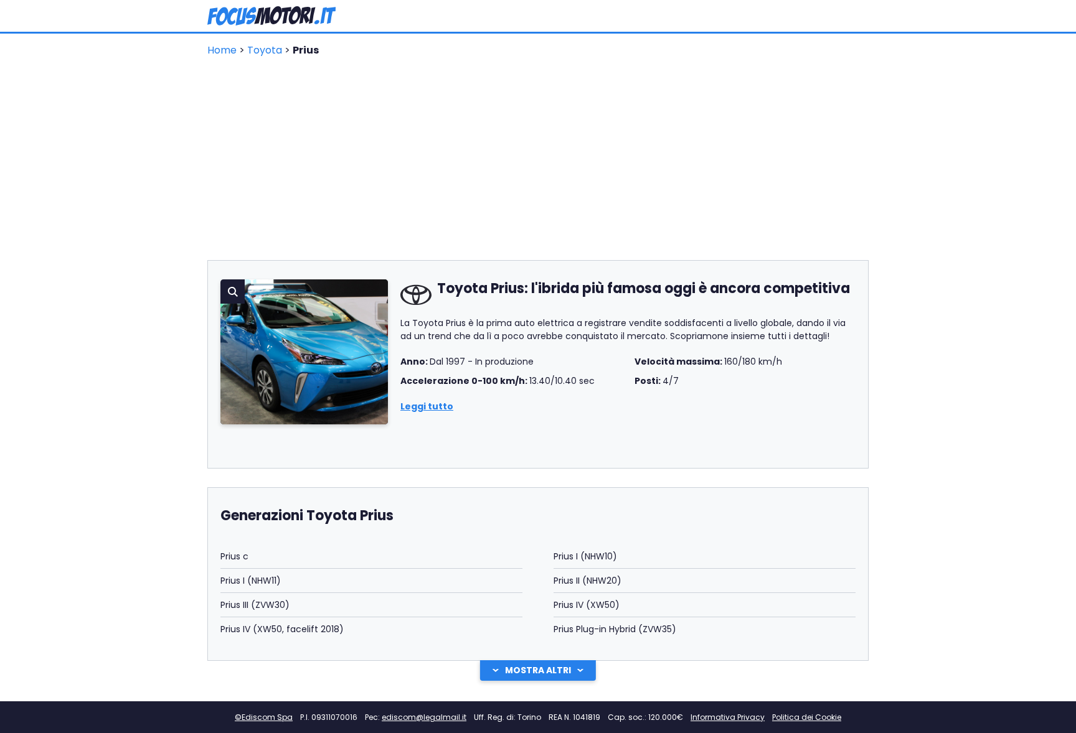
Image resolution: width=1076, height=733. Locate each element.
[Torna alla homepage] (271, 16)
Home (223, 50)
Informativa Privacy (728, 717)
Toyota (266, 50)
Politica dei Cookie (806, 717)
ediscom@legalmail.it (424, 717)
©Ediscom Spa (264, 717)
